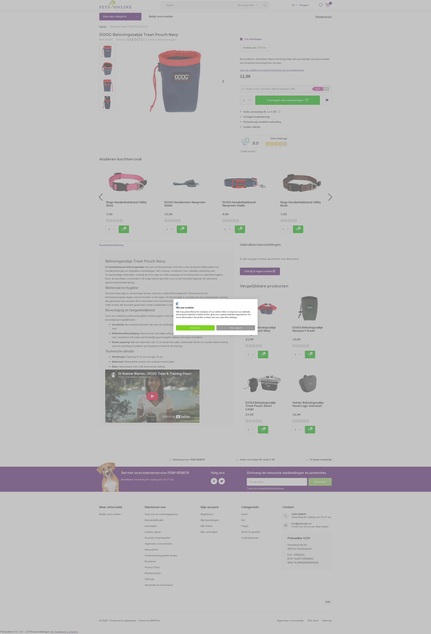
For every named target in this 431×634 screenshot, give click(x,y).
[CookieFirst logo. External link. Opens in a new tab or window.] (177, 303)
